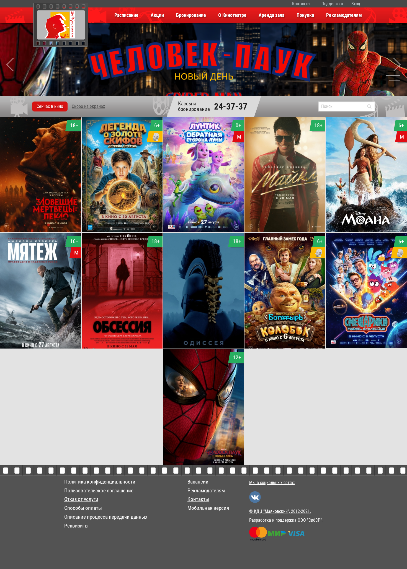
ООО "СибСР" (310, 520)
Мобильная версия (208, 508)
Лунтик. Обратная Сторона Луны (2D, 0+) (203, 221)
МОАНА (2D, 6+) (366, 217)
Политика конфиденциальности (99, 482)
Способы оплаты (83, 508)
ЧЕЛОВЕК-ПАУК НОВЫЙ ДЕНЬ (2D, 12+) (203, 453)
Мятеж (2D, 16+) (40, 334)
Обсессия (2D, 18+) (122, 334)
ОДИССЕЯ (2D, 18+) (203, 334)
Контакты (301, 3)
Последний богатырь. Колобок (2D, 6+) (285, 337)
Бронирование (191, 15)
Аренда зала (271, 15)
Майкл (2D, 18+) (285, 217)
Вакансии (197, 482)
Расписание (126, 15)
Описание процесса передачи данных (105, 517)
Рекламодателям (344, 15)
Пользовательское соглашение (98, 491)
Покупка (305, 15)
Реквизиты (76, 526)
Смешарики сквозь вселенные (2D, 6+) (366, 337)
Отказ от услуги (81, 499)
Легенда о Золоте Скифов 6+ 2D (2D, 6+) (122, 221)
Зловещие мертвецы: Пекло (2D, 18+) (41, 221)
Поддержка (332, 3)
